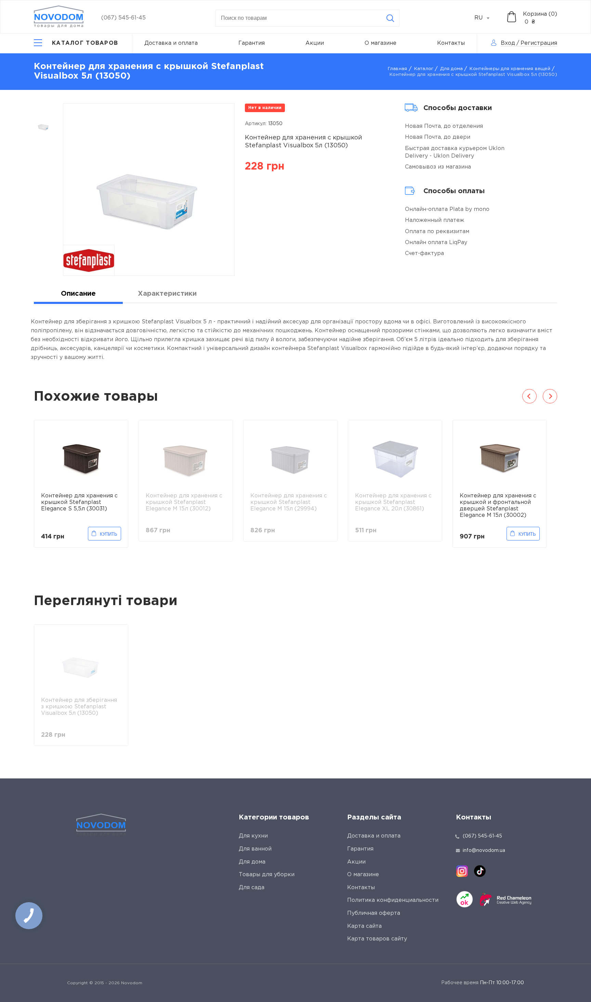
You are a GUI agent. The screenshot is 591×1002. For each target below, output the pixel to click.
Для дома (451, 69)
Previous (529, 396)
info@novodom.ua (484, 851)
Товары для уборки (266, 874)
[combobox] (485, 18)
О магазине (380, 43)
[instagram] (462, 871)
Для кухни (253, 836)
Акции (314, 43)
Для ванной (255, 849)
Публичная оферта (373, 913)
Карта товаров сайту (377, 938)
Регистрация (539, 43)
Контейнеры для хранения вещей (510, 69)
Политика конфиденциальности (392, 900)
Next (550, 396)
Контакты (451, 43)
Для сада (251, 887)
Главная (397, 69)
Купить (108, 534)
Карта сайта (364, 926)
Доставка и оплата (171, 43)
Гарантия (251, 43)
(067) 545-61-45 (123, 18)
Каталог (424, 69)
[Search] (390, 18)
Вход (508, 43)
